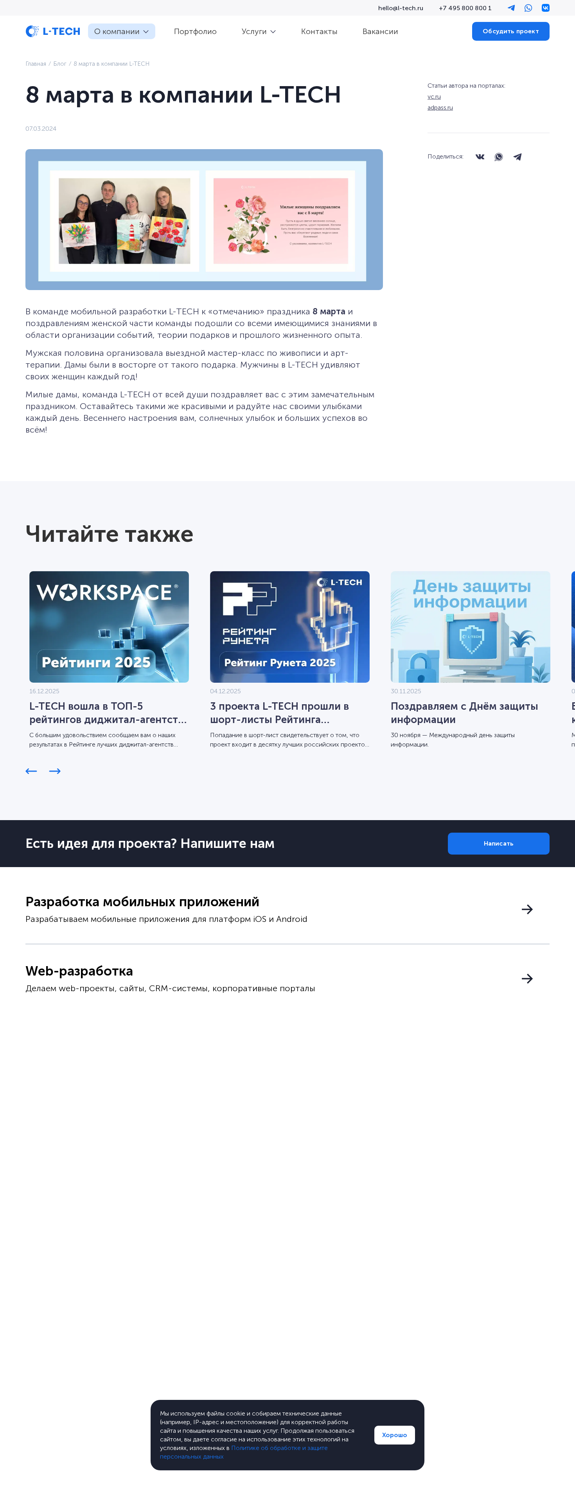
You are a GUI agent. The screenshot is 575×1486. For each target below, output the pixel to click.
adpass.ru (440, 107)
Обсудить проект (511, 31)
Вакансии (380, 31)
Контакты (319, 31)
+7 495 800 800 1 (465, 8)
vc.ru (434, 96)
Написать (499, 843)
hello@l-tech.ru (400, 8)
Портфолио (195, 31)
